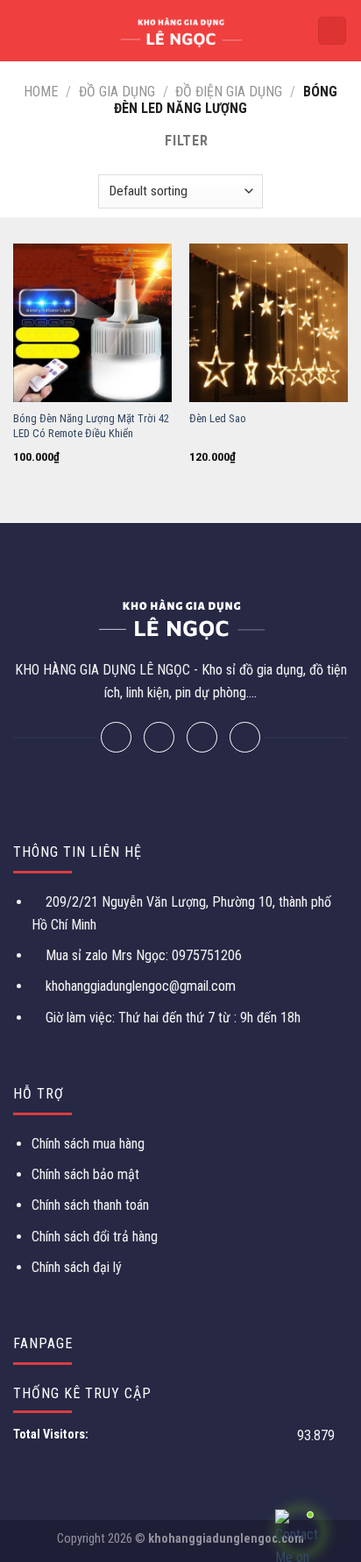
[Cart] (332, 31)
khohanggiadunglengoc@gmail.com (141, 986)
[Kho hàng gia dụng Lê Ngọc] (181, 30)
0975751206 (205, 955)
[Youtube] (245, 737)
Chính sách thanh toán (90, 1205)
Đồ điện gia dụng (228, 91)
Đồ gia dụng (117, 91)
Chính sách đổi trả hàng (95, 1236)
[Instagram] (202, 737)
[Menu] (23, 30)
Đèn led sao (217, 418)
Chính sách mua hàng (88, 1143)
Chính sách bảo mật (85, 1174)
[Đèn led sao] (268, 323)
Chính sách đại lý (77, 1267)
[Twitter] (159, 737)
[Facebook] (116, 737)
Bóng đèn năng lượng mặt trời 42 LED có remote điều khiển (91, 426)
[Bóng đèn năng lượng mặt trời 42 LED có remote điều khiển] (92, 323)
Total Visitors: (52, 1434)
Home (41, 91)
